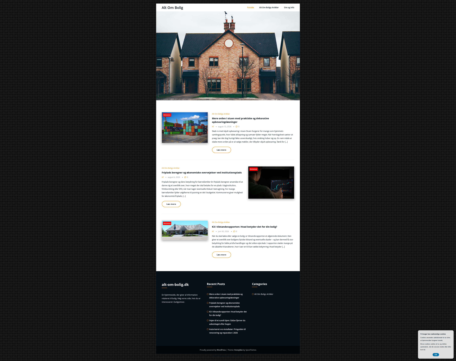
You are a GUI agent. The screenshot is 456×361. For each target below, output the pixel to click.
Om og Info (289, 7)
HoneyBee (238, 350)
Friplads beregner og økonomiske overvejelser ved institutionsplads (202, 172)
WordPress (221, 350)
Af (213, 126)
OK (436, 354)
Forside (250, 7)
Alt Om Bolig (172, 7)
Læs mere (221, 150)
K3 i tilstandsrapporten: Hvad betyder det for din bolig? (244, 226)
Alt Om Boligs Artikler (269, 7)
